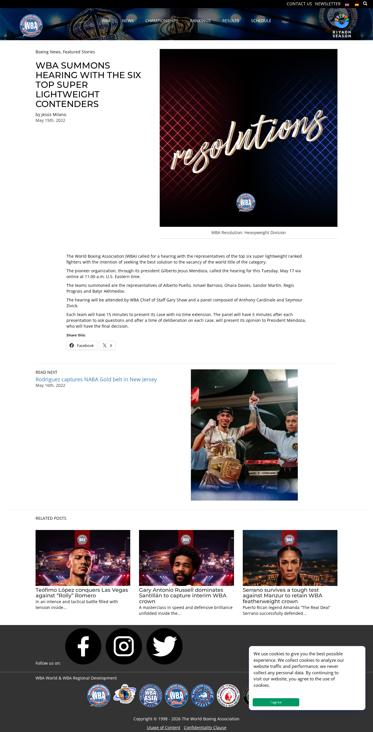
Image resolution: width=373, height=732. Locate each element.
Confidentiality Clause (205, 727)
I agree (276, 702)
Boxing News (48, 52)
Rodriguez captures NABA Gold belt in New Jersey (97, 379)
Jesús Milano (53, 114)
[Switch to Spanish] (357, 3)
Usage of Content (163, 727)
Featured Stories (79, 52)
